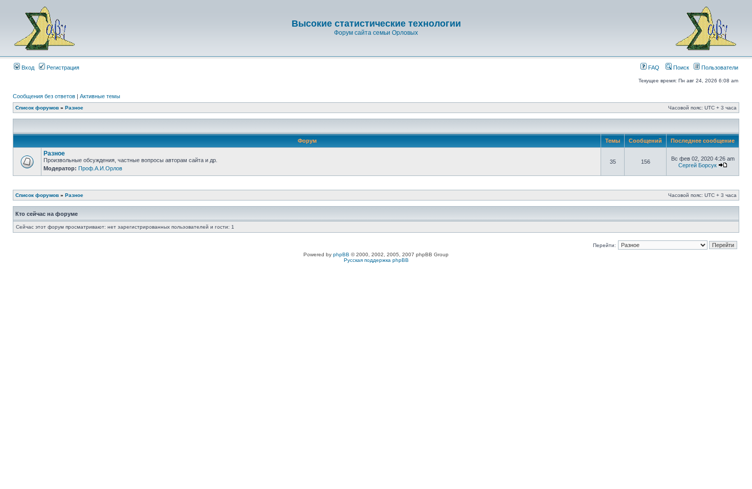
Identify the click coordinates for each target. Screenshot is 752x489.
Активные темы (100, 96)
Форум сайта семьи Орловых (376, 32)
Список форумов (37, 107)
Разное (74, 107)
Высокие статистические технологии (376, 23)
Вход (27, 67)
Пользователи (719, 67)
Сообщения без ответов (44, 96)
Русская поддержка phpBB (376, 260)
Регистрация (62, 67)
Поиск (680, 67)
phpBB (341, 254)
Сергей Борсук (697, 165)
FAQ (653, 67)
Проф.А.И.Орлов (100, 168)
